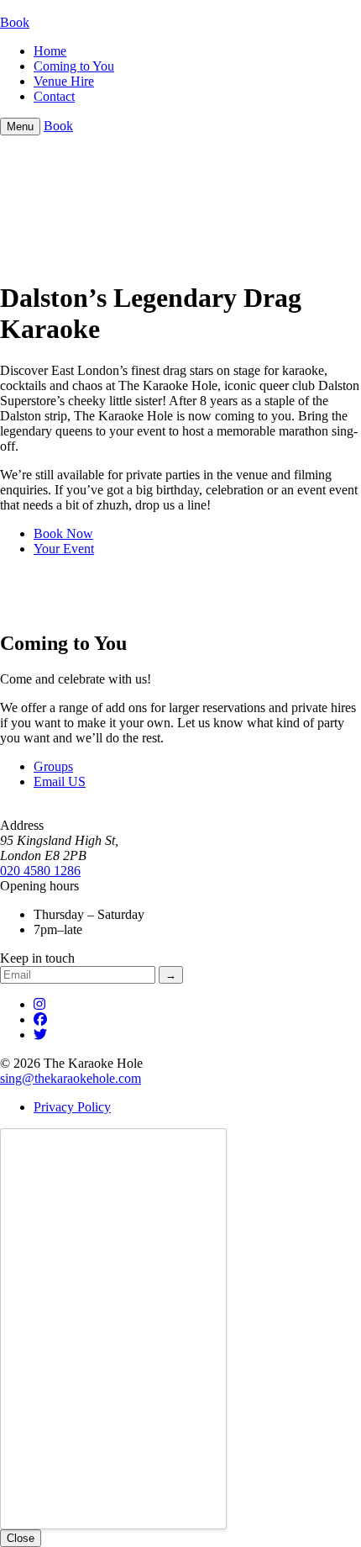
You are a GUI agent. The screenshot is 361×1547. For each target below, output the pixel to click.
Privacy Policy (72, 1107)
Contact (54, 96)
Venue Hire (64, 81)
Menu (20, 126)
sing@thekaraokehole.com (70, 1078)
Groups (53, 766)
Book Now (63, 533)
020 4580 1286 (40, 870)
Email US (60, 781)
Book (14, 22)
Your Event (64, 548)
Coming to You (74, 66)
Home (50, 51)
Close (20, 1538)
